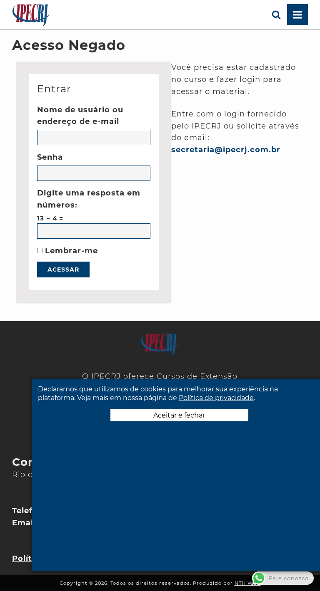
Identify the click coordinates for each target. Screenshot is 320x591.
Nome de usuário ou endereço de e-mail (80, 115)
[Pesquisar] (276, 14)
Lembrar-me (70, 250)
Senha (50, 157)
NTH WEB (248, 583)
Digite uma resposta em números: (88, 199)
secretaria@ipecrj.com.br (225, 149)
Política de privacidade (216, 398)
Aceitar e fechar (179, 415)
